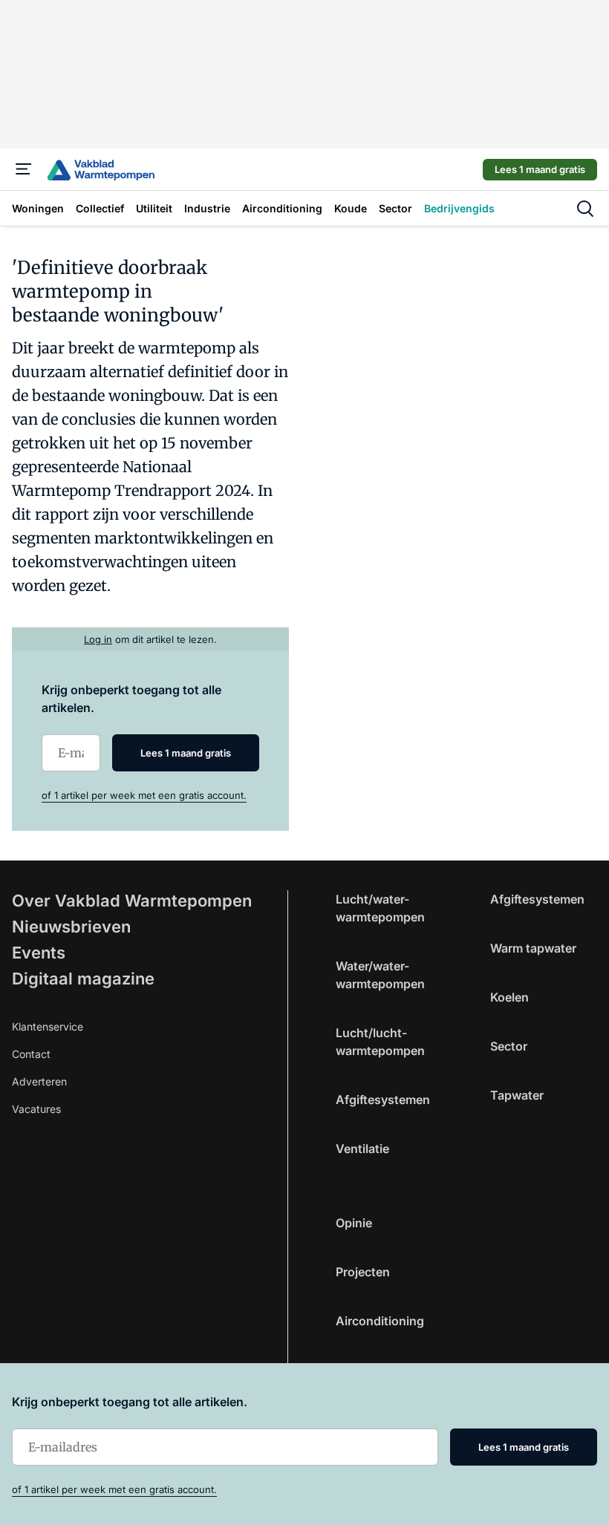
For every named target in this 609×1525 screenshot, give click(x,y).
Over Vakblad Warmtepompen (132, 900)
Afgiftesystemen (383, 1099)
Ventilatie (362, 1148)
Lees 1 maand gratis (540, 169)
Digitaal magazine (83, 978)
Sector (508, 1046)
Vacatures (36, 1109)
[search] (585, 209)
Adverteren (39, 1081)
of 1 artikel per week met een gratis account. (144, 795)
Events (38, 952)
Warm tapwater (533, 948)
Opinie (354, 1222)
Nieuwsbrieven (71, 926)
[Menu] (24, 169)
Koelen (509, 997)
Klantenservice (47, 1026)
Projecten (363, 1271)
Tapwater (517, 1095)
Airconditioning (380, 1320)
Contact (31, 1054)
